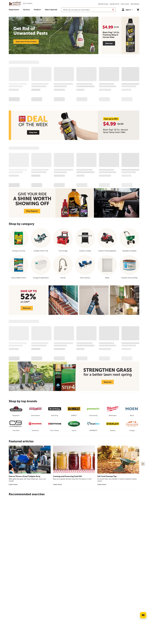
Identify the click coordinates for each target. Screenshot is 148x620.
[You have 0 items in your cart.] (138, 9)
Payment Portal (114, 4)
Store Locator (125, 4)
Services (26, 9)
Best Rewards (135, 4)
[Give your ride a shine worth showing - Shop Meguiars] (74, 203)
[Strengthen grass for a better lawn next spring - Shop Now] (74, 376)
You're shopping (27, 3)
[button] (37, 9)
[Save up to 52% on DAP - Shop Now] (74, 300)
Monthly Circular (103, 4)
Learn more (13, 484)
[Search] (113, 10)
